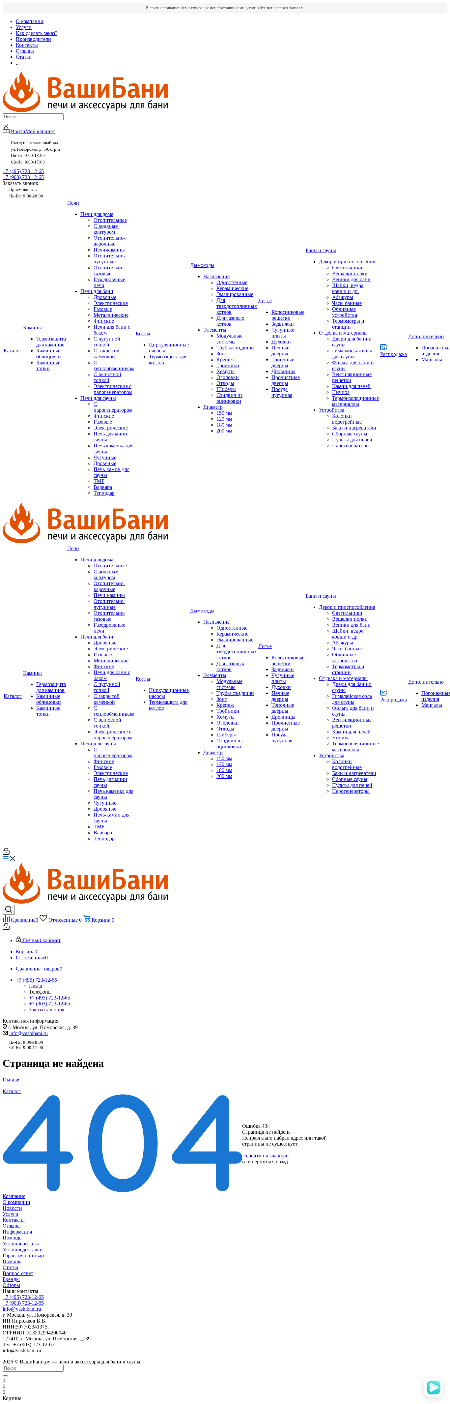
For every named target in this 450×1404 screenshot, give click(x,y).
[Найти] (5, 125)
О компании (16, 1202)
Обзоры (11, 1285)
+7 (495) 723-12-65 (23, 171)
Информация (17, 1232)
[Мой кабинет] (6, 853)
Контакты (14, 1220)
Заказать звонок (47, 1009)
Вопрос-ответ (18, 1273)
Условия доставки (23, 1249)
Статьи (10, 1267)
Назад (35, 986)
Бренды (11, 1279)
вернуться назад (270, 1161)
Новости (12, 1208)
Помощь (12, 1237)
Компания (14, 1196)
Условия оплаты (21, 1243)
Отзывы (12, 1226)
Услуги (10, 1214)
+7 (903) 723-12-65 (23, 177)
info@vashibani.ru (28, 1033)
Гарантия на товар (23, 1255)
